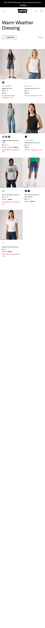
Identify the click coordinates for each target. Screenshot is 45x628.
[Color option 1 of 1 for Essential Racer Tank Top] (25, 82)
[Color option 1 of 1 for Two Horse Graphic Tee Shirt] (3, 191)
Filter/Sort (10, 37)
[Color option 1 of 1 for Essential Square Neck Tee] (3, 243)
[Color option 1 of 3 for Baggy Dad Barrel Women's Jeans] (3, 136)
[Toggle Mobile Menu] (3, 11)
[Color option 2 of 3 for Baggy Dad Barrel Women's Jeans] (6, 136)
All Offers (23, 5)
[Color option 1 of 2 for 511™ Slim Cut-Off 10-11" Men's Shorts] (25, 191)
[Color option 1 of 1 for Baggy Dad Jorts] (3, 82)
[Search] (36, 11)
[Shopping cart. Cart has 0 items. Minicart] (41, 11)
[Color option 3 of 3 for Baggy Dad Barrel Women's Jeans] (9, 136)
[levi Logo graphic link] (22, 11)
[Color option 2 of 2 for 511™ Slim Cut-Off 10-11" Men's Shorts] (28, 191)
